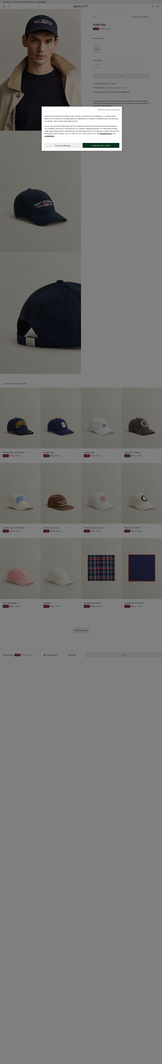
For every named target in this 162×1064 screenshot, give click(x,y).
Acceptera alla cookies (101, 145)
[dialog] (82, 128)
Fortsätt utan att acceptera (108, 109)
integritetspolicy (105, 133)
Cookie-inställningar (63, 145)
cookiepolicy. (49, 136)
